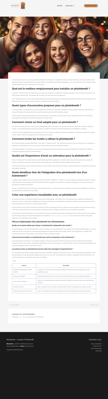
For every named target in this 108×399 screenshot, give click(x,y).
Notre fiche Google (96, 348)
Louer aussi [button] (69, 5)
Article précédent (13, 305)
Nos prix (59, 5)
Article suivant (95, 305)
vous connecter (23, 317)
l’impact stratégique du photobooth (60, 215)
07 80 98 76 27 (97, 346)
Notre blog (98, 351)
